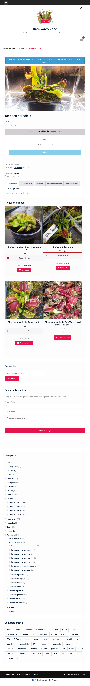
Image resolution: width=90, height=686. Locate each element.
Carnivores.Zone (45, 29)
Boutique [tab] (39, 183)
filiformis (17, 639)
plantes (44, 649)
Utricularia (11, 611)
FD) (8, 639)
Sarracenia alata (15, 538)
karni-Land (11, 644)
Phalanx (10, 649)
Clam (64, 630)
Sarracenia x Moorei (16, 603)
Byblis (9, 475)
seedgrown (36, 653)
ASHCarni (28, 338)
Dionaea (21, 48)
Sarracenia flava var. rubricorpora (23, 566)
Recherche (12, 378)
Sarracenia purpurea (16, 595)
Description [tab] (13, 183)
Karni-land (66, 333)
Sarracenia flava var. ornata (21, 562)
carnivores (40, 630)
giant (36, 639)
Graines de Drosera (16, 510)
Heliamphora (11, 519)
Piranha (33, 649)
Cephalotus (11, 479)
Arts (8, 463)
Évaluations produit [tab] (54, 183)
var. (78, 653)
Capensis (28, 630)
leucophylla (24, 644)
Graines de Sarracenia (17, 514)
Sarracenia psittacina (17, 591)
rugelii (80, 649)
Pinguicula (11, 531)
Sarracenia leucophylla (17, 579)
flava (27, 639)
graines (45, 639)
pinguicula (22, 649)
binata (17, 630)
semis (47, 653)
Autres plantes (12, 467)
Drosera (10, 491)
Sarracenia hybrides (16, 575)
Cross (73, 630)
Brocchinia (11, 471)
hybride (70, 639)
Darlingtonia (11, 483)
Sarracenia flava (15, 542)
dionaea (24, 634)
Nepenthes (11, 523)
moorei (45, 644)
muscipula (56, 644)
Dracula (64, 634)
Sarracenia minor (15, 583)
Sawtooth (24, 653)
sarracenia (11, 653)
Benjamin (66, 263)
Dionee (54, 634)
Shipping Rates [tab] (26, 183)
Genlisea (10, 495)
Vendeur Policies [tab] (72, 183)
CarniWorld (18, 168)
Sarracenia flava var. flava (20, 554)
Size (55, 653)
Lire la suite (25, 270)
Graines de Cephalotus (17, 502)
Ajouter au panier (25, 343)
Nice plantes (27, 265)
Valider (45, 152)
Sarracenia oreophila (16, 587)
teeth (63, 653)
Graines (10, 499)
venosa (10, 658)
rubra (71, 649)
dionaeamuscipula (39, 634)
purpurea (55, 649)
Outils (9, 527)
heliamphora (57, 639)
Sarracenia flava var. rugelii (21, 570)
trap (71, 653)
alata (9, 630)
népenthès (69, 644)
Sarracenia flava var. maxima (21, 558)
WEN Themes (80, 674)
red (64, 649)
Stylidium (10, 607)
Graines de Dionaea (16, 506)
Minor (35, 644)
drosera (75, 634)
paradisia (16, 176)
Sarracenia (11, 535)
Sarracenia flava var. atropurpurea (23, 546)
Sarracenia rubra (15, 599)
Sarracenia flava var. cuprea (21, 550)
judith (79, 639)
